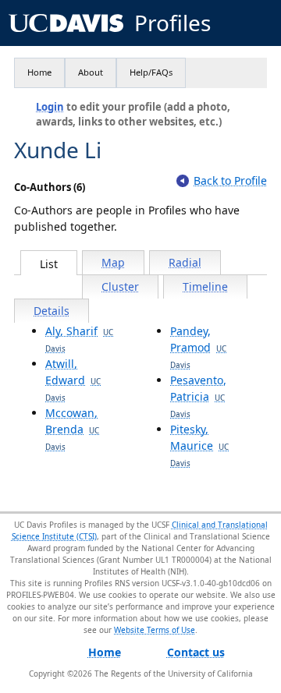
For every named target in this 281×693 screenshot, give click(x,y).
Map (113, 262)
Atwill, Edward (73, 379)
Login (50, 107)
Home (39, 72)
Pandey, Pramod (198, 347)
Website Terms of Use (154, 629)
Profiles (172, 23)
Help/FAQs (151, 72)
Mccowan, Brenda (72, 428)
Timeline (205, 286)
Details (51, 310)
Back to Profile (230, 180)
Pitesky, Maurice (199, 445)
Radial (185, 262)
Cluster (120, 286)
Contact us (196, 652)
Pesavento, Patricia (198, 396)
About (90, 72)
